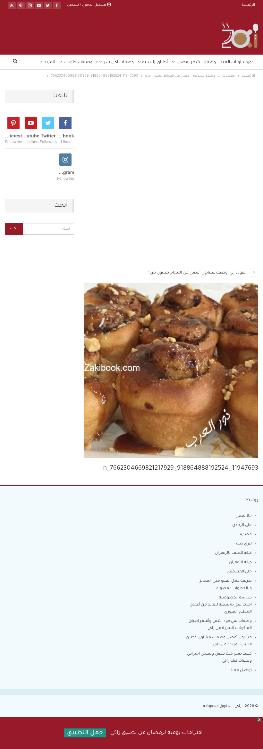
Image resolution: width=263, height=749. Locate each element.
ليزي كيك (244, 544)
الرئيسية (248, 5)
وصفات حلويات (78, 62)
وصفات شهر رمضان (196, 62)
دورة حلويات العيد (237, 62)
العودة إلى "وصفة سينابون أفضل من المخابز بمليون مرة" (198, 273)
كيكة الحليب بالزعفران (233, 553)
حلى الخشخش (239, 572)
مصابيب (244, 535)
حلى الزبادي (242, 525)
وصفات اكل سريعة (115, 62)
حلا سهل (243, 516)
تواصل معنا (241, 670)
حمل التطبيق (85, 733)
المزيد (49, 62)
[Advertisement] (171, 137)
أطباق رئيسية (155, 62)
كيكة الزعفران (240, 563)
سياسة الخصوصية (235, 598)
